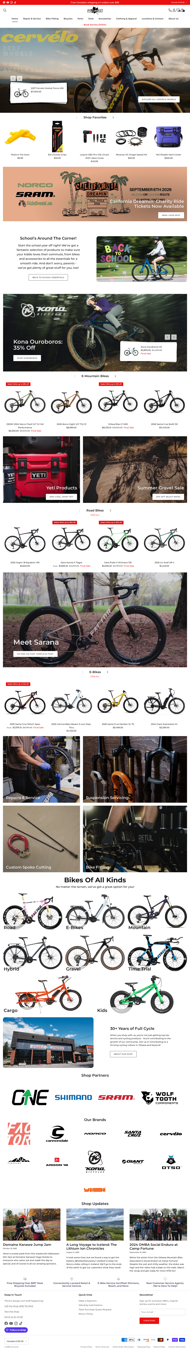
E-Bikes (95, 672)
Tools (91, 18)
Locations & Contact (152, 18)
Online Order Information (123, 1347)
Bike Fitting (52, 18)
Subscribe (149, 1320)
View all (95, 515)
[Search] (5, 10)
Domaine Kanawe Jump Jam (27, 1245)
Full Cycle (14, 1347)
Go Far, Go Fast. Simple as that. (35, 654)
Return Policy (86, 1314)
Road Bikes (95, 510)
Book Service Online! (95, 24)
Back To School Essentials (48, 277)
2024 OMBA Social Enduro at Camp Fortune (154, 1246)
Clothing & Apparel (126, 18)
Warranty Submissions (90, 1305)
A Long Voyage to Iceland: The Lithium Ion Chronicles (91, 1246)
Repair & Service (32, 18)
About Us (173, 18)
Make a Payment (88, 1300)
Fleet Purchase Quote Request (95, 1309)
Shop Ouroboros (27, 358)
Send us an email (13, 1317)
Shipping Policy (143, 1347)
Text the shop (11, 1311)
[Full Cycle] (95, 10)
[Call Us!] (170, 10)
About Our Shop (123, 1054)
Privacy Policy (86, 1347)
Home (15, 18)
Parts (80, 18)
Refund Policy (159, 1347)
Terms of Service (102, 1347)
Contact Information (177, 1347)
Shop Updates (95, 1203)
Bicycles (68, 18)
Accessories (105, 18)
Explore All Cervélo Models (159, 99)
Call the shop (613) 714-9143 (18, 1306)
